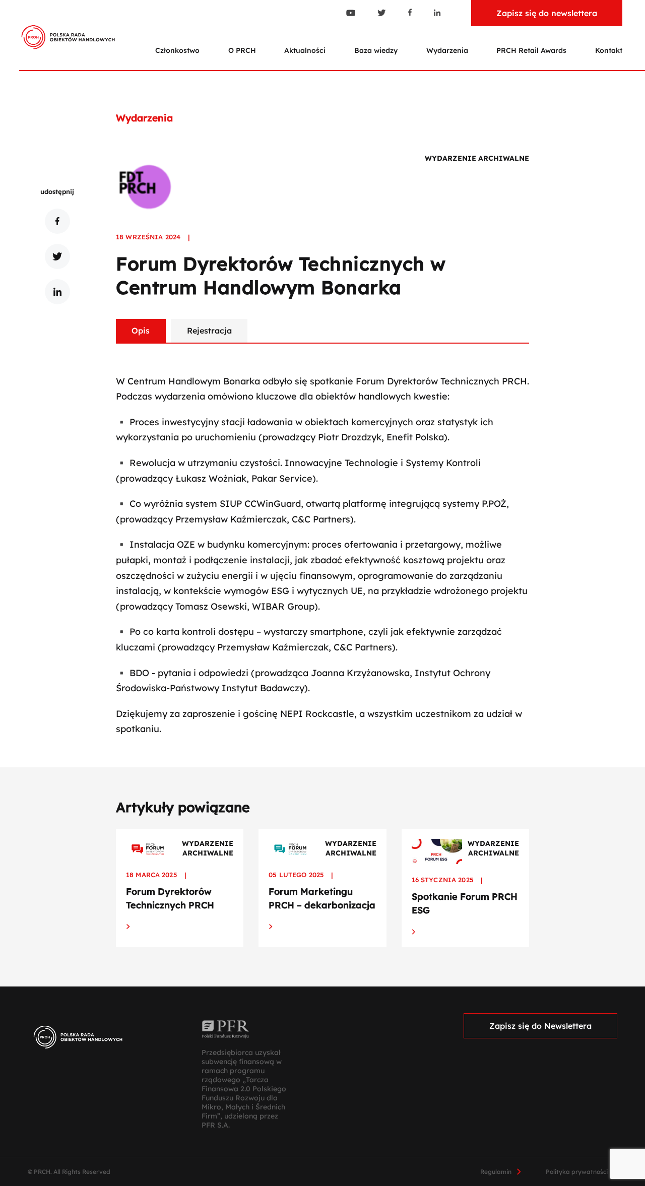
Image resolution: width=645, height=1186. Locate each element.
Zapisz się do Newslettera (540, 1026)
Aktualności (305, 50)
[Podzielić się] (57, 221)
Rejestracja (209, 330)
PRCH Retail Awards (531, 50)
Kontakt (608, 50)
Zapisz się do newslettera (546, 13)
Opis (141, 330)
